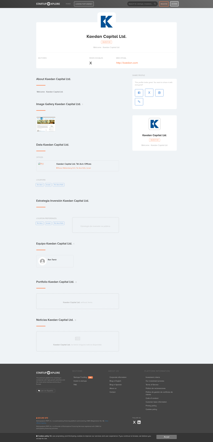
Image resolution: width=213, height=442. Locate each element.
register (164, 4)
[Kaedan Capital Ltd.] (46, 124)
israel (48, 185)
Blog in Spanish (116, 385)
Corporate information (118, 377)
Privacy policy (151, 406)
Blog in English (115, 381)
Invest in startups (80, 381)
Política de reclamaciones (156, 388)
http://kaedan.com (127, 62)
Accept (166, 437)
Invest (68, 4)
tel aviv (40, 185)
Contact (112, 392)
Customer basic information (156, 402)
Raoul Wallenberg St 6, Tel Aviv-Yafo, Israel (74, 168)
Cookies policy (151, 409)
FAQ (75, 385)
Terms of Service (152, 385)
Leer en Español (46, 391)
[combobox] (142, 3)
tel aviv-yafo (58, 185)
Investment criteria (153, 377)
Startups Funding (83, 377)
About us (113, 388)
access (174, 4)
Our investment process (155, 381)
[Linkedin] (139, 422)
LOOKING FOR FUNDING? (83, 4)
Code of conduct (152, 398)
